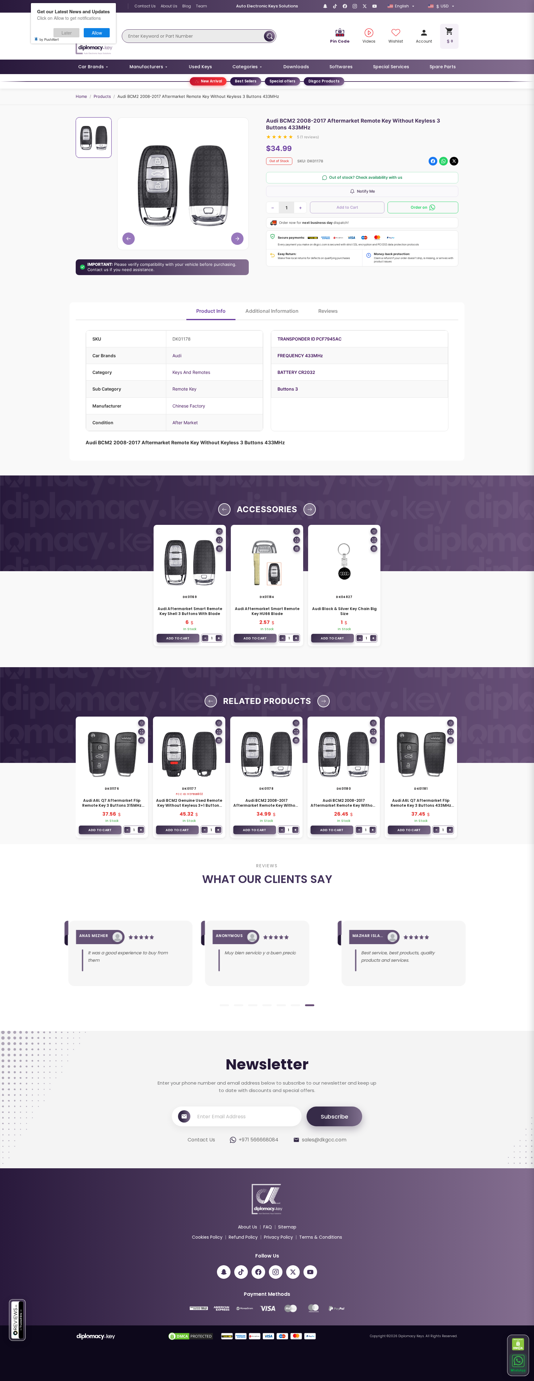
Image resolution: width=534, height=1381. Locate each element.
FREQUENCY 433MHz (300, 355)
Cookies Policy (207, 1237)
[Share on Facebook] (433, 161)
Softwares (341, 67)
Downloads (296, 67)
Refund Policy (243, 1237)
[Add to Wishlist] (219, 531)
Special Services (391, 67)
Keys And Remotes (191, 372)
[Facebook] (345, 6)
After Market (185, 422)
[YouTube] (374, 6)
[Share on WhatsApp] (443, 161)
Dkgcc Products (324, 81)
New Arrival (211, 81)
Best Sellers (245, 81)
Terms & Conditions (320, 1237)
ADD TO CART (177, 638)
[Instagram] (354, 6)
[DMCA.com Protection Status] (518, 1344)
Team (201, 6)
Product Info (211, 311)
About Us (169, 6)
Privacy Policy (278, 1237)
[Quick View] (219, 540)
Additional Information (272, 311)
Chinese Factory (188, 405)
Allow (97, 33)
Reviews (328, 311)
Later (66, 33)
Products (102, 96)
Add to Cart (347, 207)
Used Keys (200, 67)
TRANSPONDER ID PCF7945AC (309, 338)
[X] (364, 6)
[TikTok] (335, 6)
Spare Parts (443, 67)
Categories (245, 67)
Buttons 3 (288, 388)
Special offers (282, 81)
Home (81, 96)
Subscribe (334, 1116)
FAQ (267, 1227)
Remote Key (184, 388)
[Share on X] (454, 161)
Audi (176, 355)
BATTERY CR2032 (296, 372)
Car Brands (91, 67)
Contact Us (145, 6)
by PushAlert (49, 39)
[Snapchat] (325, 6)
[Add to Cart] (219, 548)
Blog (186, 6)
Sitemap (287, 1227)
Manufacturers (146, 67)
